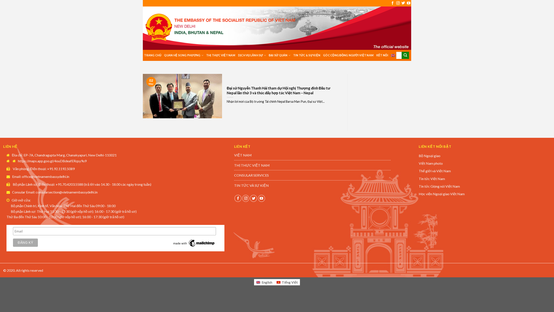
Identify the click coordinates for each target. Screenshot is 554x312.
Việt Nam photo (431, 163)
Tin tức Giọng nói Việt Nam (439, 186)
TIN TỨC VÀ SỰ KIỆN (251, 185)
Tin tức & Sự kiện (306, 55)
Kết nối (382, 55)
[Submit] (405, 55)
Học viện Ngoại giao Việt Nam (442, 194)
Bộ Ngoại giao (429, 156)
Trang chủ (152, 55)
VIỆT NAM (243, 155)
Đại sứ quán (278, 55)
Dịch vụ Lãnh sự (250, 55)
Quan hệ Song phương (182, 55)
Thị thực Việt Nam (220, 55)
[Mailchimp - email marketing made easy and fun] (194, 242)
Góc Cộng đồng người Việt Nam (348, 55)
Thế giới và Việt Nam (435, 171)
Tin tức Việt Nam (432, 179)
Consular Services (251, 175)
